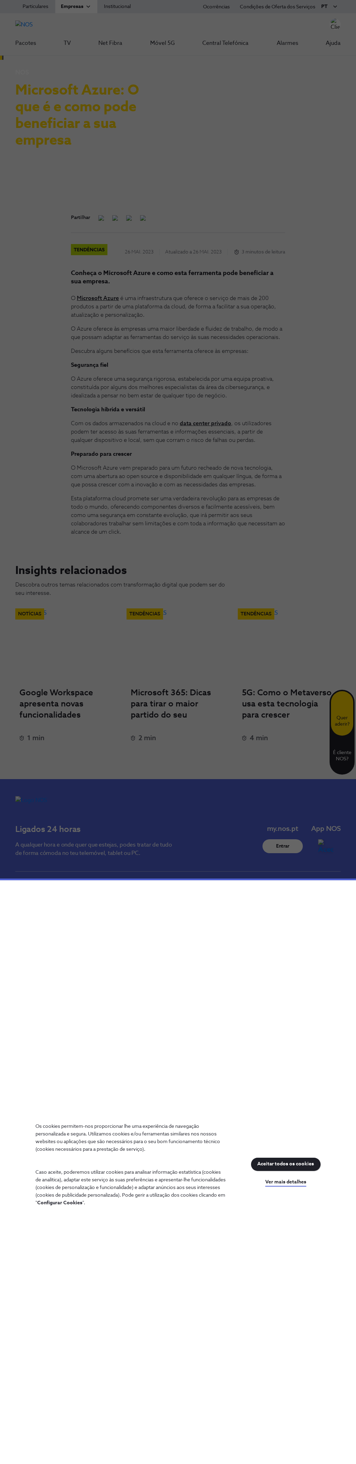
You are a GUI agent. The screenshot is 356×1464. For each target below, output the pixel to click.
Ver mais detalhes (285, 1182)
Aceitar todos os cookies (285, 1164)
